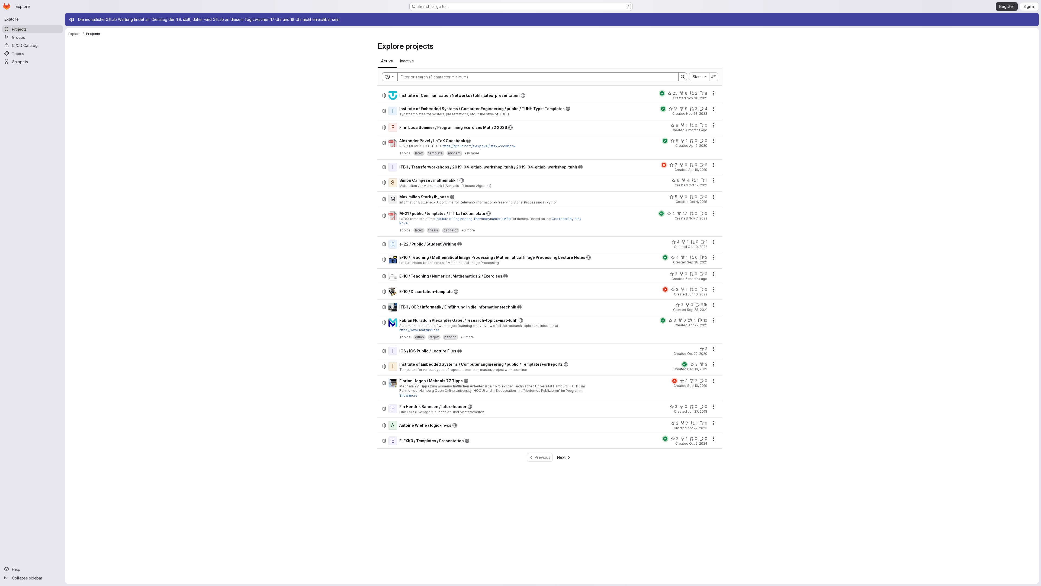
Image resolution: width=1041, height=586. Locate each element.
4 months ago (696, 130)
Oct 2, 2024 (698, 443)
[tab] (387, 61)
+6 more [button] (468, 230)
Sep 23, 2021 (697, 310)
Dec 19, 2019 (697, 369)
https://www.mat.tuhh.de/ (419, 330)
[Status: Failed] (664, 165)
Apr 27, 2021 (697, 325)
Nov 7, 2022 (698, 218)
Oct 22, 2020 (697, 354)
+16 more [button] (471, 153)
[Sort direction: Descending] (713, 76)
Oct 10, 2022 (697, 247)
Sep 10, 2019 (697, 386)
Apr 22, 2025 (697, 428)
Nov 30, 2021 (697, 98)
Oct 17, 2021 (698, 185)
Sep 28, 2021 (697, 262)
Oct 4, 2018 (698, 202)
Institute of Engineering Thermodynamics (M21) (473, 219)
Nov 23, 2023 (696, 114)
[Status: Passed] (662, 93)
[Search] (682, 76)
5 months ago (696, 279)
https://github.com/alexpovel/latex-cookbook (479, 146)
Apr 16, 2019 (697, 170)
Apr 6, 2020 (698, 146)
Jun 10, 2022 (697, 294)
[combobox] (699, 76)
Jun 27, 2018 (697, 411)
